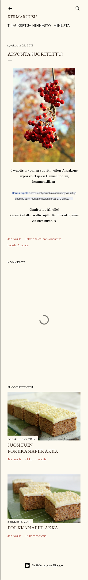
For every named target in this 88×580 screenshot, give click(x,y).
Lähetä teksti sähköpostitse (43, 239)
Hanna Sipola (20, 193)
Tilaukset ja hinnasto (29, 26)
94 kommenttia (35, 536)
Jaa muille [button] (14, 239)
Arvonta (23, 245)
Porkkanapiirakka (33, 528)
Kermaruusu (22, 17)
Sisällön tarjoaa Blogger (48, 565)
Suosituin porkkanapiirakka (33, 448)
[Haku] (77, 7)
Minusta (62, 26)
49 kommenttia (35, 459)
